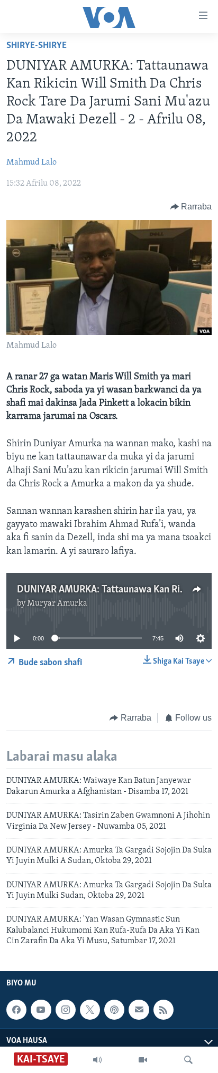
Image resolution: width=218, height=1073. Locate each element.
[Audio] (97, 1060)
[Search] (188, 1060)
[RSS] (163, 1010)
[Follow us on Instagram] (66, 1010)
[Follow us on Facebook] (16, 1010)
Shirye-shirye (36, 46)
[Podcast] (114, 1010)
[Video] (143, 1060)
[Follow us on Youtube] (41, 1010)
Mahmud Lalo (31, 162)
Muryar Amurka (57, 603)
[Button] (191, 207)
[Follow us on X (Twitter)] (90, 1010)
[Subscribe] (139, 1010)
